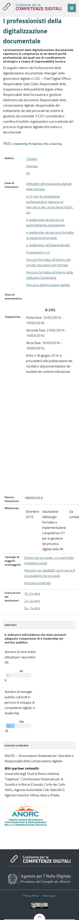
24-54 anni (32, 600)
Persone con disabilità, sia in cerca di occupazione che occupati (49, 573)
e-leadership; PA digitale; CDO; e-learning (37, 144)
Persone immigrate (37, 583)
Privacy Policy (31, 896)
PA (28, 173)
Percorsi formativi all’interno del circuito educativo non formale (48, 262)
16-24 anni (32, 593)
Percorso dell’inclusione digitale (48, 285)
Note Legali (49, 896)
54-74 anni (32, 608)
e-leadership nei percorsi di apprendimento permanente (45, 222)
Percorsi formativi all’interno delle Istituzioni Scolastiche (49, 275)
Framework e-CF (38, 252)
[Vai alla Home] (32, 7)
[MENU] (72, 8)
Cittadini (31, 158)
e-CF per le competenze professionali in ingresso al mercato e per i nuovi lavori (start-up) (49, 204)
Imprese (32, 166)
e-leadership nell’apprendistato (48, 245)
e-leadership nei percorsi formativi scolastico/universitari (50, 235)
